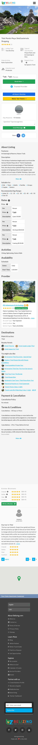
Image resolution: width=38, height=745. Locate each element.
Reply (7, 559)
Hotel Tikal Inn (9, 346)
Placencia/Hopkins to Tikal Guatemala (17, 383)
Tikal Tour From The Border (13, 374)
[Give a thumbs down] (27, 559)
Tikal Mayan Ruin (10, 377)
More (18, 179)
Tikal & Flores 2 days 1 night (13, 387)
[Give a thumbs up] (33, 559)
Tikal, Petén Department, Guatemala (12, 596)
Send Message (18, 128)
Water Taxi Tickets (18, 98)
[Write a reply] (3, 559)
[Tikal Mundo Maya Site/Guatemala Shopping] (18, 135)
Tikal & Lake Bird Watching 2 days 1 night (18, 390)
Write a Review (7, 504)
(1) (11, 44)
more (32, 318)
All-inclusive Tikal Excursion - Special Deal (18, 357)
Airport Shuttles (19, 94)
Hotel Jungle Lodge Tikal (26, 346)
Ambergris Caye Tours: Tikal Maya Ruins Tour (19, 380)
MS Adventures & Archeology (13, 305)
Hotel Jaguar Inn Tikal (12, 349)
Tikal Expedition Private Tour (14, 365)
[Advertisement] (19, 461)
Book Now (18, 81)
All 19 (34, 390)
